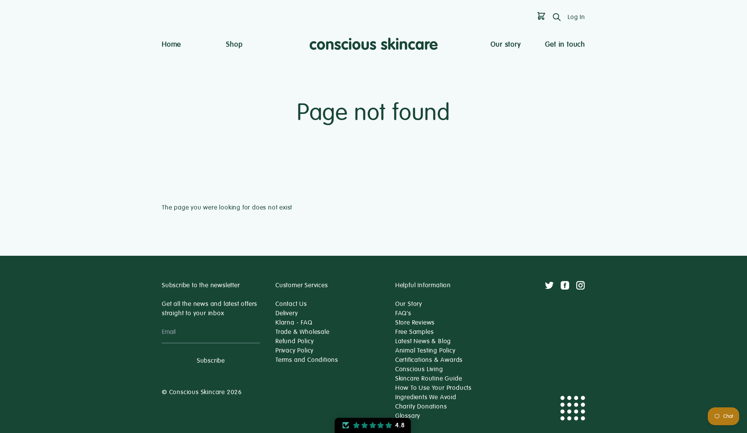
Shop (234, 44)
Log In (576, 17)
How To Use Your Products (433, 388)
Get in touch (565, 44)
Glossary (407, 416)
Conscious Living (419, 369)
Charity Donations (421, 406)
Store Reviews (415, 322)
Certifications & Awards (429, 360)
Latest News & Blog (423, 341)
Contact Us (291, 304)
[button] (373, 425)
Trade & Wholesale (302, 332)
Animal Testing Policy (425, 350)
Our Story (408, 304)
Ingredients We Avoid (425, 397)
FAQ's (403, 313)
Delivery (286, 313)
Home (171, 44)
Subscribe (211, 361)
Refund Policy (294, 341)
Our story (506, 44)
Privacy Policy (294, 350)
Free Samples (414, 332)
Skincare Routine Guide (428, 378)
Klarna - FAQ (293, 322)
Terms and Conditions (306, 360)
